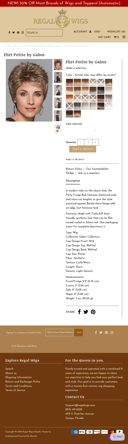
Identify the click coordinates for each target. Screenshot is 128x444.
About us (10, 373)
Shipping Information (18, 377)
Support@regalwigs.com (80, 405)
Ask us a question (89, 173)
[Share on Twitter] (85, 312)
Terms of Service (15, 390)
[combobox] (44, 32)
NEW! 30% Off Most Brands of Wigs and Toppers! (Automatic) (64, 3)
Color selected (74, 124)
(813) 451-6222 (73, 409)
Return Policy (74, 169)
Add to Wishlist (75, 159)
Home (8, 46)
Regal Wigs (28, 432)
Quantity (71, 142)
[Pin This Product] (93, 312)
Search (9, 369)
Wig (16, 46)
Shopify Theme (41, 432)
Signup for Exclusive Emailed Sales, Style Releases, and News (24, 339)
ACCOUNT (81, 31)
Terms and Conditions (18, 386)
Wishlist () (116, 31)
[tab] (73, 182)
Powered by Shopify (27, 436)
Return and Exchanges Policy (22, 381)
